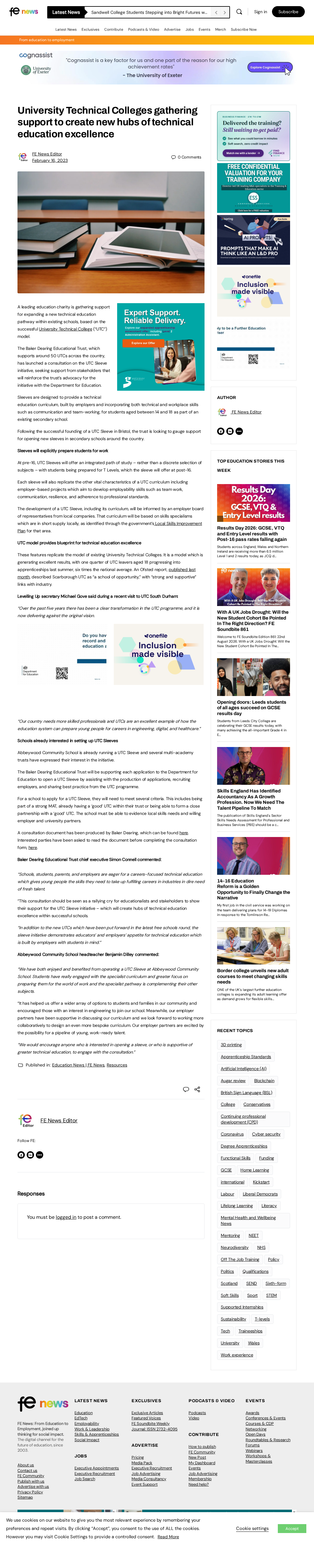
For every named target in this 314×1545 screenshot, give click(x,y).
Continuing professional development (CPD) (243, 1119)
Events (204, 29)
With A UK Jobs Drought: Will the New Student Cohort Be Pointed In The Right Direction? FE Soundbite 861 (151, 12)
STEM (271, 1295)
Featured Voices (146, 1418)
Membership (200, 1478)
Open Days (256, 1434)
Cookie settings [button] (252, 1528)
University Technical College (65, 329)
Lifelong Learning (237, 1205)
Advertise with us (33, 1486)
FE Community (30, 1475)
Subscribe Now (244, 29)
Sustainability (233, 1319)
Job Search (85, 1478)
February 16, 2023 (50, 160)
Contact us (27, 1470)
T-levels (262, 1319)
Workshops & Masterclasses (259, 1458)
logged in (66, 1217)
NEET (254, 1235)
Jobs (190, 29)
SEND (251, 1283)
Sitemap (25, 1497)
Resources (117, 1065)
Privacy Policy (30, 1492)
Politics (227, 1271)
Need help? (199, 1484)
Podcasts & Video (143, 29)
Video (194, 1418)
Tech (225, 1331)
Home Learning (254, 1170)
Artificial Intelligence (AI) (243, 1068)
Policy (273, 1259)
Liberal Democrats (260, 1194)
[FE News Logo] (23, 11)
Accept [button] (292, 1528)
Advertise (172, 29)
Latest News (66, 29)
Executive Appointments (97, 1468)
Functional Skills (236, 1158)
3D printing (231, 1044)
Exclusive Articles (147, 1412)
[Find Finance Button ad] (253, 135)
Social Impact (87, 1439)
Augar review (233, 1080)
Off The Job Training (240, 1259)
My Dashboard (202, 1462)
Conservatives (256, 1104)
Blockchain (264, 1080)
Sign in (260, 11)
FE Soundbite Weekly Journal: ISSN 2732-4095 (155, 1426)
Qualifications (256, 1271)
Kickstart (261, 1182)
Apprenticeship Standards (246, 1056)
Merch (220, 29)
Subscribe (288, 11)
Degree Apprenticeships (244, 1146)
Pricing (138, 1457)
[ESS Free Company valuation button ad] (253, 187)
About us (25, 1465)
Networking (256, 1429)
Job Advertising (146, 1473)
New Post (197, 1457)
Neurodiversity (235, 1247)
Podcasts (197, 1412)
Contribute (113, 29)
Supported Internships (242, 1307)
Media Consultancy (149, 1478)
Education (84, 1412)
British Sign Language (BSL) (246, 1092)
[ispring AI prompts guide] (253, 239)
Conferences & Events (266, 1418)
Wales (254, 1343)
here (183, 832)
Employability (87, 1423)
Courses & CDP (260, 1423)
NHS (261, 1247)
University (230, 1343)
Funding (266, 1158)
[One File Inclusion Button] (159, 681)
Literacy (269, 1205)
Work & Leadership (92, 1429)
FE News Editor (47, 154)
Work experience (237, 1355)
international (232, 1182)
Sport (252, 1295)
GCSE (226, 1170)
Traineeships (250, 1331)
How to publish (202, 1446)
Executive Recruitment (95, 1473)
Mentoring (230, 1235)
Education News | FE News (78, 1065)
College (228, 1104)
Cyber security (266, 1134)
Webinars (254, 1450)
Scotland (229, 1283)
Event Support (145, 1484)
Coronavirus (232, 1134)
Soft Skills (230, 1295)
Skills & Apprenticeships (97, 1434)
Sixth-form (276, 1283)
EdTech (81, 1418)
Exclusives (90, 29)
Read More (168, 1536)
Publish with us (30, 1481)
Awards (252, 1412)
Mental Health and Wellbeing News (248, 1220)
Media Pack (142, 1462)
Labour (227, 1194)
